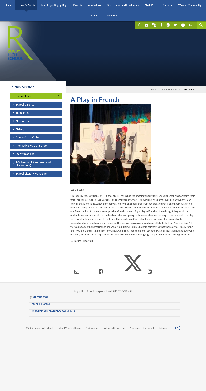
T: (39, 303)
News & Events (169, 89)
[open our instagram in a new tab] (168, 25)
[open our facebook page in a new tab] (161, 25)
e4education (91, 327)
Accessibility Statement (142, 327)
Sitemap (163, 327)
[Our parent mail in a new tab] (154, 25)
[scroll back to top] (177, 328)
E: (52, 310)
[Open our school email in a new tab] (146, 25)
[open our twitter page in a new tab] (175, 25)
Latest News (189, 89)
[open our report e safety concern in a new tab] (190, 25)
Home (153, 89)
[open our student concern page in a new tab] (183, 25)
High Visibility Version (114, 327)
